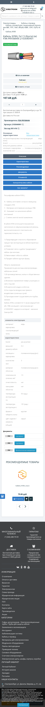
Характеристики (23, 162)
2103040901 (16, 124)
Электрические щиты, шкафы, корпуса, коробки (21, 659)
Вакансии (6, 583)
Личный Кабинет (9, 666)
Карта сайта (7, 608)
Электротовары (9, 23)
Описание (22, 156)
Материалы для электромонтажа (15, 640)
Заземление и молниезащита (14, 627)
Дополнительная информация (25, 450)
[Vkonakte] (17, 566)
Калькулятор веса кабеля (22, 183)
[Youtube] (28, 566)
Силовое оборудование (11, 652)
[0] (41, 10)
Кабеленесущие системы (12, 633)
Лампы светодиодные (11, 646)
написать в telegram (28, 8)
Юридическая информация (13, 595)
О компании (7, 576)
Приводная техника (10, 649)
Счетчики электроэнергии (12, 656)
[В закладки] (27, 499)
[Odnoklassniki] (21, 566)
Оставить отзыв (23, 87)
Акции (4, 614)
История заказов (9, 670)
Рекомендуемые (22, 167)
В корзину (19, 499)
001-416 (14, 128)
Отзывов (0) (22, 177)
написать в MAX (29, 10)
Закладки (5, 673)
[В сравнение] (31, 499)
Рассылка (6, 676)
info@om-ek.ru (28, 12)
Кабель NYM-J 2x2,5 (22, 486)
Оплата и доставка (9, 579)
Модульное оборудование (13, 643)
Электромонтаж (8, 589)
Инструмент (7, 630)
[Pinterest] (24, 566)
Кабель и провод (9, 637)
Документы (22, 172)
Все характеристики (32, 134)
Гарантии (6, 586)
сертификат (19, 436)
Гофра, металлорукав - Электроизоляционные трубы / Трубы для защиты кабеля (20, 623)
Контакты (6, 605)
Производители (8, 611)
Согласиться (23, 705)
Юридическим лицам (10, 598)
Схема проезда (8, 592)
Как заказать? (22, 188)
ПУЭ (3, 602)
